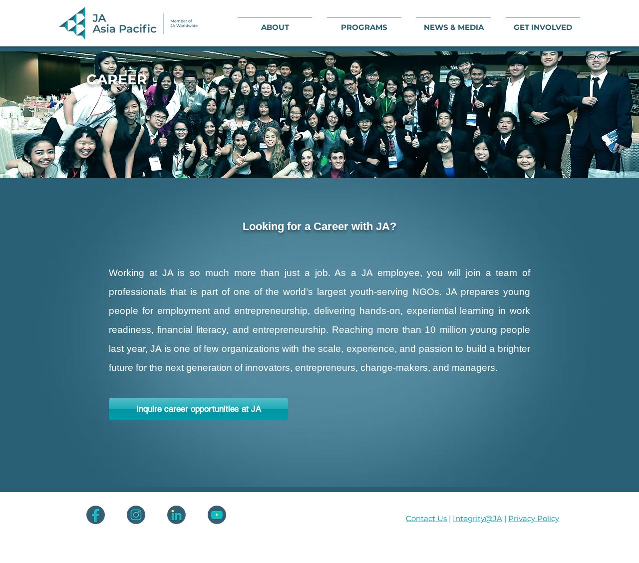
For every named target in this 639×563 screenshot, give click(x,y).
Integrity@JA (477, 518)
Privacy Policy (533, 518)
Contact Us (426, 518)
